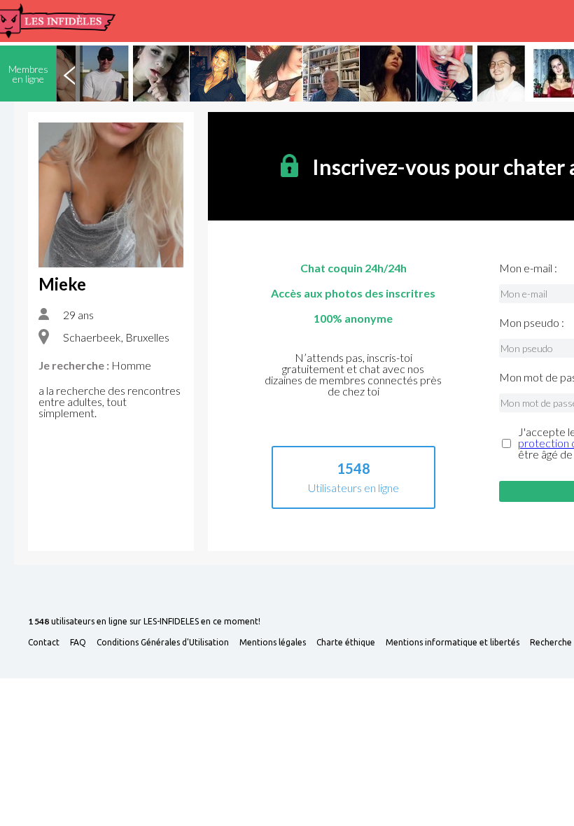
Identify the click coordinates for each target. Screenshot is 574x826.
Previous (69, 74)
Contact (43, 642)
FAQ (78, 642)
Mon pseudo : (531, 322)
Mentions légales (272, 642)
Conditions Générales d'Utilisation (163, 642)
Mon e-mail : (528, 268)
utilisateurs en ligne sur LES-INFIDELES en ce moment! (144, 621)
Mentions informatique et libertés (452, 642)
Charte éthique (345, 642)
